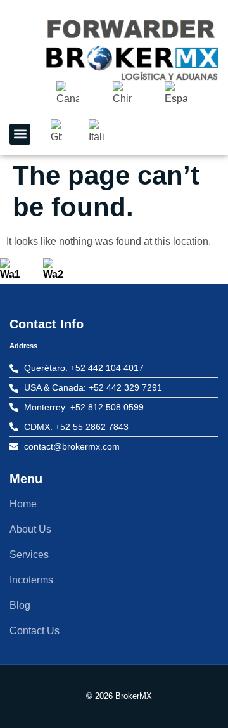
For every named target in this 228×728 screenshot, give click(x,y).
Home (23, 503)
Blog (20, 605)
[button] (20, 134)
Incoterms (31, 580)
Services (29, 554)
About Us (30, 529)
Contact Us (35, 630)
